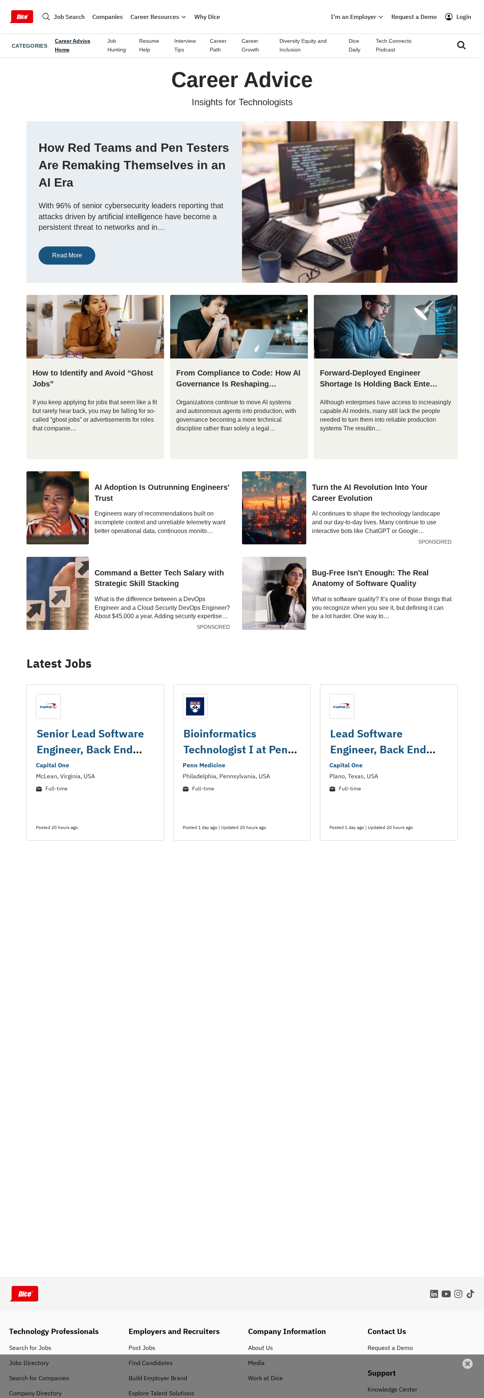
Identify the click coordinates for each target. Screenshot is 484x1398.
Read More (67, 255)
